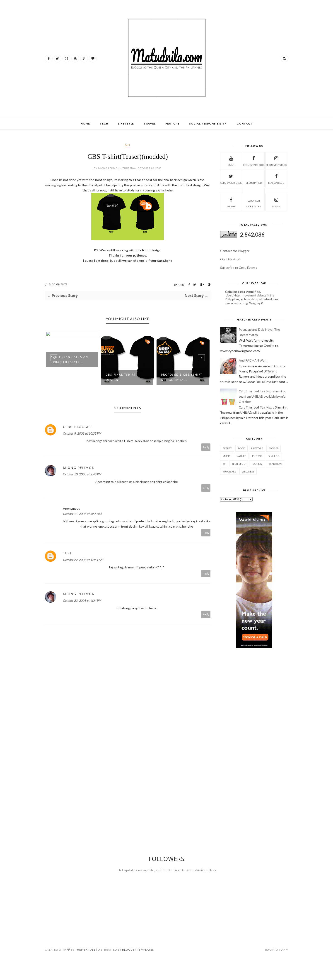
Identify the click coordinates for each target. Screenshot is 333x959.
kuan (231, 165)
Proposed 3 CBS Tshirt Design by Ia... (126, 377)
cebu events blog (253, 165)
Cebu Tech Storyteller (253, 203)
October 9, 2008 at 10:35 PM (82, 433)
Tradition (275, 463)
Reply (206, 447)
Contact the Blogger (234, 251)
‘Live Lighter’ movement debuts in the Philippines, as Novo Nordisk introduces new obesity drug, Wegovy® (251, 299)
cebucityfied (254, 182)
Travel (150, 123)
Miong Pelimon (79, 467)
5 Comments (58, 284)
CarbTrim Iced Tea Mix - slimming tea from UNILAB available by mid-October (263, 396)
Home (85, 123)
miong (231, 206)
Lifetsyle (126, 123)
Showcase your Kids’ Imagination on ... (180, 377)
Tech (104, 123)
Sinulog (273, 456)
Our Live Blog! (230, 259)
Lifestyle (257, 448)
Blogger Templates (138, 949)
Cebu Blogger (77, 427)
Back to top (275, 949)
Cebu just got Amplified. (243, 292)
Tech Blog (238, 463)
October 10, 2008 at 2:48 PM (82, 474)
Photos (257, 456)
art (127, 145)
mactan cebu (276, 182)
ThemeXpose (85, 949)
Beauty (227, 448)
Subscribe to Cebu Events (238, 267)
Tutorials (229, 471)
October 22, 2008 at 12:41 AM (83, 560)
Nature (241, 456)
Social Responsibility (208, 123)
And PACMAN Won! (253, 360)
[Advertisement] (273, 666)
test (67, 553)
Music (226, 456)
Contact (245, 123)
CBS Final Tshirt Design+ (66, 377)
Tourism (257, 463)
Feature (172, 123)
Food (241, 448)
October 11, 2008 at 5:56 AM (82, 514)
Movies (273, 448)
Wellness (248, 471)
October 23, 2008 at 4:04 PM (82, 600)
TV (224, 463)
